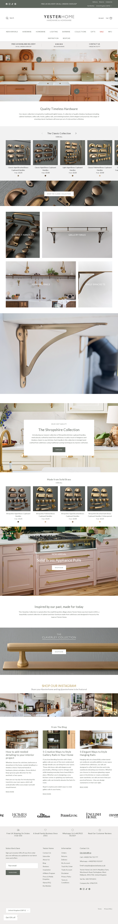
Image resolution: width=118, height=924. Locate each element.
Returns (101, 2)
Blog (44, 863)
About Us (46, 860)
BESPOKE (66, 38)
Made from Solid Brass (59, 479)
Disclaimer (65, 873)
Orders (63, 853)
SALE (102, 32)
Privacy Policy (66, 877)
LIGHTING (54, 32)
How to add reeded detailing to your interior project (20, 754)
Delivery (95, 2)
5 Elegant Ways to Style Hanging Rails (93, 753)
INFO (110, 32)
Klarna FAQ (47, 883)
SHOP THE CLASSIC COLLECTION (59, 194)
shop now (59, 567)
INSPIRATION (53, 38)
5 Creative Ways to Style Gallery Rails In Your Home (58, 753)
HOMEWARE (40, 32)
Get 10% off (10, 917)
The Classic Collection (59, 133)
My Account (65, 863)
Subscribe (13, 872)
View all (59, 136)
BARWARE (66, 32)
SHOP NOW (59, 652)
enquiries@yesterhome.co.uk (94, 865)
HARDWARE (26, 32)
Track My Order (67, 866)
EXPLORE (59, 450)
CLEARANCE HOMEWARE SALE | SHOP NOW (59, 4)
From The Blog (59, 727)
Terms (100, 909)
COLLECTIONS (80, 32)
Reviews (46, 866)
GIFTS (93, 32)
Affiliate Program (49, 873)
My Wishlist (90, 6)
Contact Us (109, 2)
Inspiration (47, 870)
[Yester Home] (59, 18)
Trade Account (66, 870)
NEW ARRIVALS (12, 32)
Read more (10, 791)
